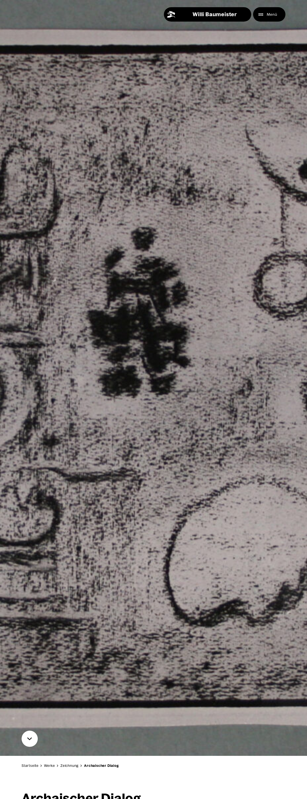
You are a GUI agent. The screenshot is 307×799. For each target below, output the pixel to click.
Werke (49, 765)
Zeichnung (69, 765)
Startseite (30, 765)
